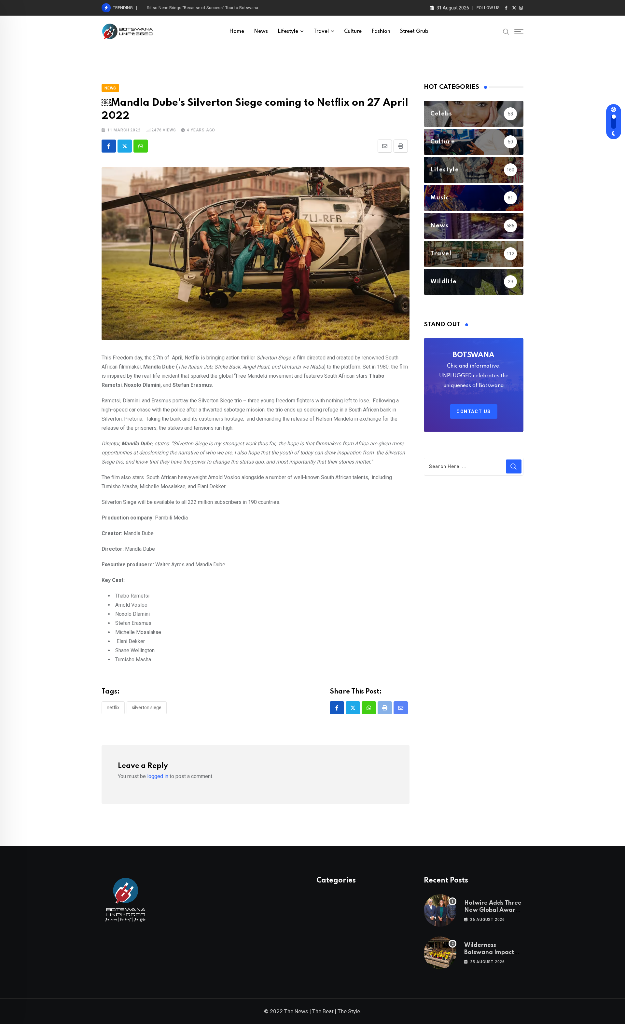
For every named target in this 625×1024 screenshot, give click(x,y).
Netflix (113, 707)
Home (236, 31)
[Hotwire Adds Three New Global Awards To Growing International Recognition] (440, 910)
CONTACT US (473, 411)
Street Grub (414, 31)
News (261, 31)
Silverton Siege (146, 707)
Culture (353, 31)
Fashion (380, 31)
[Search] (506, 31)
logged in (157, 776)
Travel (321, 31)
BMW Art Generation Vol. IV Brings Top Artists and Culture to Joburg (210, 7)
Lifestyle (288, 31)
